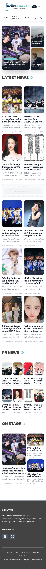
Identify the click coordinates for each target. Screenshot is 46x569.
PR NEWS (10, 352)
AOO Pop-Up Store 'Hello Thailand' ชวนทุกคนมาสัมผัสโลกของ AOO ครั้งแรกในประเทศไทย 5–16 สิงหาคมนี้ (38, 380)
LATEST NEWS (15, 77)
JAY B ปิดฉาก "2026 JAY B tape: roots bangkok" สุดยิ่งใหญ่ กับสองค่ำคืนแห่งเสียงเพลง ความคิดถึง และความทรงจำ (34, 233)
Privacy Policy (23, 553)
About (10, 553)
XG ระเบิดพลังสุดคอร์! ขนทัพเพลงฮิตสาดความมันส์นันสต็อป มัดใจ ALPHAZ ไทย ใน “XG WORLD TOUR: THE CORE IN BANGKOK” (12, 233)
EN (39, 7)
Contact (23, 556)
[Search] (41, 18)
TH (34, 7)
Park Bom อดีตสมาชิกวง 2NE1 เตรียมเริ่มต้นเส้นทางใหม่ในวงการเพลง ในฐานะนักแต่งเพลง (34, 328)
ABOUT (28, 18)
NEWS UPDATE (15, 18)
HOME (6, 18)
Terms (36, 553)
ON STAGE (11, 423)
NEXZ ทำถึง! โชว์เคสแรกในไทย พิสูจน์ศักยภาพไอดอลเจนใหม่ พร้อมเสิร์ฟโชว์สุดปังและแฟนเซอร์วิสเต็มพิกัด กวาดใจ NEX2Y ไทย (33, 281)
